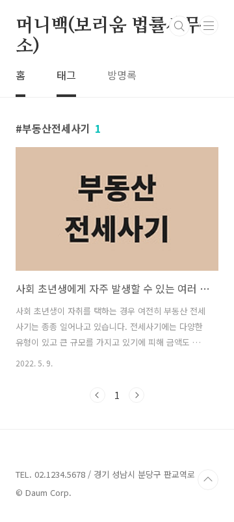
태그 (66, 75)
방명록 (121, 75)
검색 (179, 26)
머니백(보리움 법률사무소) (109, 26)
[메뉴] (208, 25)
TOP (208, 479)
